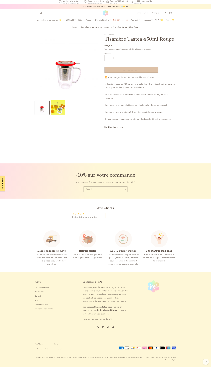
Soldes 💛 (170, 19)
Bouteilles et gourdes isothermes (95, 27)
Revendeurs (39, 291)
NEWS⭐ (159, 19)
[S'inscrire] (124, 189)
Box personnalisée (120, 19)
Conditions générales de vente (166, 357)
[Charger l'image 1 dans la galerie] (42, 107)
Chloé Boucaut (61, 357)
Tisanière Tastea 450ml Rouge (126, 27)
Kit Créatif (70, 20)
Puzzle (88, 20)
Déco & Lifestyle (102, 20)
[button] (41, 13)
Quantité (108, 53)
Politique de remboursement (78, 357)
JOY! (43, 357)
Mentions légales (170, 360)
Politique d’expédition (135, 357)
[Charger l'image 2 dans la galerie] (58, 107)
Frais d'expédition (122, 49)
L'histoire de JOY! (41, 304)
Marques (147, 20)
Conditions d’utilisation (118, 357)
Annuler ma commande (44, 309)
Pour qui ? (135, 20)
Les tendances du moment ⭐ (49, 20)
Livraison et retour (42, 287)
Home (74, 27)
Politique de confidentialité (99, 357)
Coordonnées (149, 357)
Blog (36, 300)
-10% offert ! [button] (2, 183)
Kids (80, 20)
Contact (38, 296)
